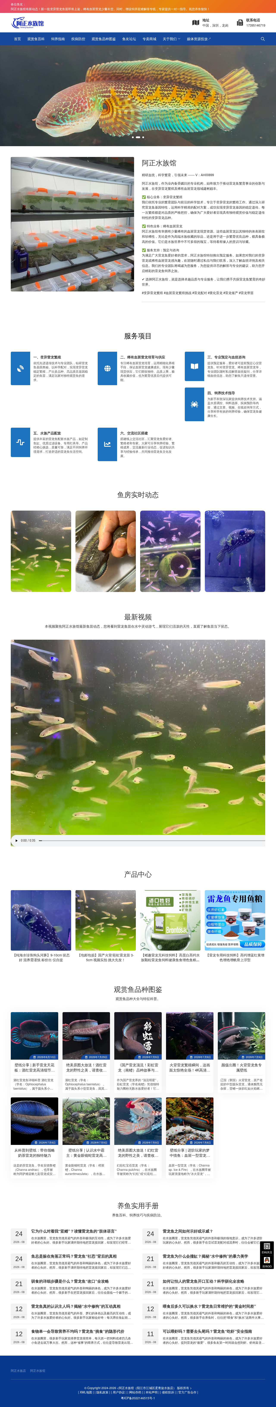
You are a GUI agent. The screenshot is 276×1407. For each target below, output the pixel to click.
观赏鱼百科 (36, 38)
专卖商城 (149, 38)
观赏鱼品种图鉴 (104, 38)
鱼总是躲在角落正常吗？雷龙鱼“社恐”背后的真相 (74, 1256)
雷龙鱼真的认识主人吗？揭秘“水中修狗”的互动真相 (76, 1306)
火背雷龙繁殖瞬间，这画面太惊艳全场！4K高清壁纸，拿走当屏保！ (189, 1070)
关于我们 (170, 38)
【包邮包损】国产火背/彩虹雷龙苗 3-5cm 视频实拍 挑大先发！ (105, 957)
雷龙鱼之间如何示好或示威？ (188, 1231)
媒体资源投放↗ (199, 38)
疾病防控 (78, 38)
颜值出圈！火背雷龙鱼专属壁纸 (241, 1067)
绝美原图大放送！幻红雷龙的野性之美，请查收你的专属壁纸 (138, 1155)
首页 (17, 38)
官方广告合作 (187, 1392)
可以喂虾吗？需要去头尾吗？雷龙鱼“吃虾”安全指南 (207, 1331)
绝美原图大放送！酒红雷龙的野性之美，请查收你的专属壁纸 (86, 1070)
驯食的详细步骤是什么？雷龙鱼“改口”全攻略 (70, 1281)
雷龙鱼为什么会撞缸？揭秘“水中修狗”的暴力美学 (205, 1256)
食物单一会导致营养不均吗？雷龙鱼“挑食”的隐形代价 (77, 1331)
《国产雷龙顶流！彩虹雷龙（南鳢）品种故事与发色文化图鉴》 (138, 1070)
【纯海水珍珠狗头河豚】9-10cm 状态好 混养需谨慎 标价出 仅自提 (41, 957)
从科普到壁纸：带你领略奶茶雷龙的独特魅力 (34, 1152)
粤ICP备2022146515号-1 (138, 1398)
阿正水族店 (18, 1370)
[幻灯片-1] (138, 95)
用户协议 (119, 1392)
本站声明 (152, 1392)
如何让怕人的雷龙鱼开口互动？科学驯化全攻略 (203, 1281)
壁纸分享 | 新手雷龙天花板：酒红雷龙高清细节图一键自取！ (34, 1070)
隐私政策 (102, 1392)
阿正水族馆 (37, 1370)
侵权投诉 (168, 1392)
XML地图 (86, 1392)
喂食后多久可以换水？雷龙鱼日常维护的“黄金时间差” (209, 1306)
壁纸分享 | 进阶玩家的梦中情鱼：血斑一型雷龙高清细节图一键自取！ (190, 1155)
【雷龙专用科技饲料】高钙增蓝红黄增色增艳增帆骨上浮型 (235, 957)
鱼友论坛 (129, 38)
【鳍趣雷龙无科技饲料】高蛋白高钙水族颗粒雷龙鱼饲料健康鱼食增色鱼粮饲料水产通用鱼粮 (170, 960)
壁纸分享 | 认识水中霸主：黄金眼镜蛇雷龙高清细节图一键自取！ (86, 1155)
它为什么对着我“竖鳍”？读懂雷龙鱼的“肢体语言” (74, 1231)
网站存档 (135, 1392)
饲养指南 (58, 38)
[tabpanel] (138, 95)
